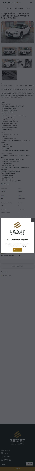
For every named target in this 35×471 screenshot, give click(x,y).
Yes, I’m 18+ (17, 250)
